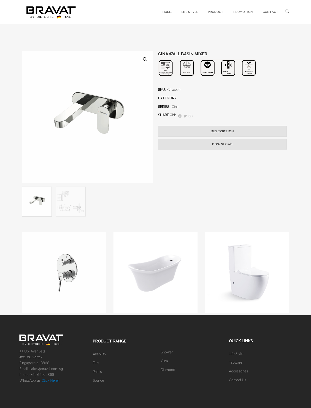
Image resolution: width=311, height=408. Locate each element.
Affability (64, 263)
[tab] (222, 131)
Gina (175, 107)
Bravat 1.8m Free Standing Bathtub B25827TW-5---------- (155, 274)
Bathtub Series (155, 263)
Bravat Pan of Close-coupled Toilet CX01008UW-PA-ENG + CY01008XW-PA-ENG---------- (247, 275)
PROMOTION (243, 12)
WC (239, 260)
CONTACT (270, 12)
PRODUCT (216, 12)
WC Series (250, 260)
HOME (167, 12)
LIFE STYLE (189, 12)
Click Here (50, 380)
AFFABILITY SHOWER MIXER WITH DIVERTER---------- (64, 274)
